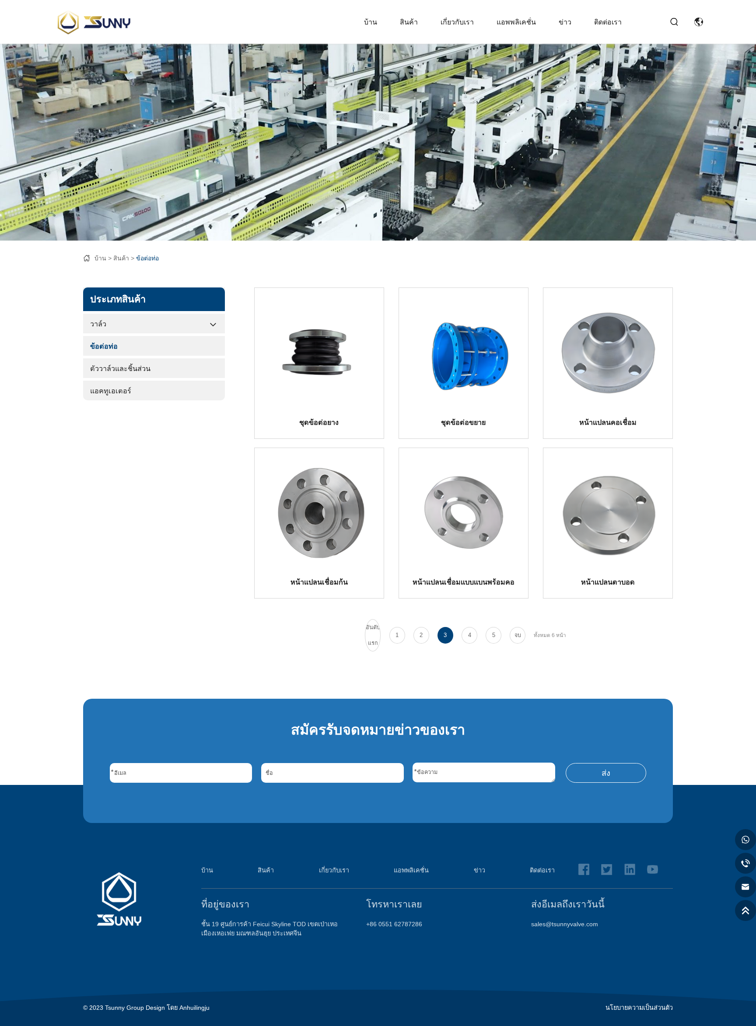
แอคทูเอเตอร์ (110, 391)
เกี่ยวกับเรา (457, 22)
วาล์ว (98, 324)
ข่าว (565, 22)
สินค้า (409, 22)
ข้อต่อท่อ (147, 258)
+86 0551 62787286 (394, 924)
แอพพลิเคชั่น (516, 22)
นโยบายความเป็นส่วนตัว (639, 1007)
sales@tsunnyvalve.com (564, 924)
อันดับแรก (373, 635)
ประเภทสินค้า (118, 299)
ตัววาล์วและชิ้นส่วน (120, 368)
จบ (517, 635)
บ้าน (370, 22)
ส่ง (606, 773)
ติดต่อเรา (608, 22)
